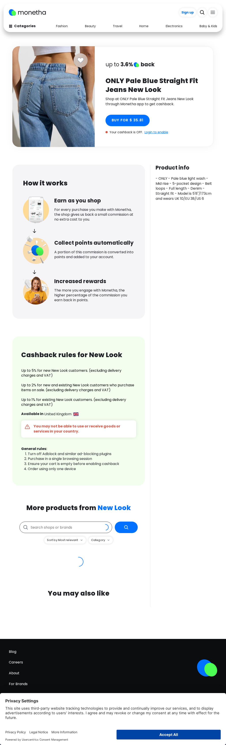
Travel (117, 26)
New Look (114, 508)
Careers (16, 662)
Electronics (174, 26)
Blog (12, 651)
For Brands (18, 683)
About (14, 673)
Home (144, 26)
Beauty (90, 26)
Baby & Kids (208, 26)
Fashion (62, 26)
